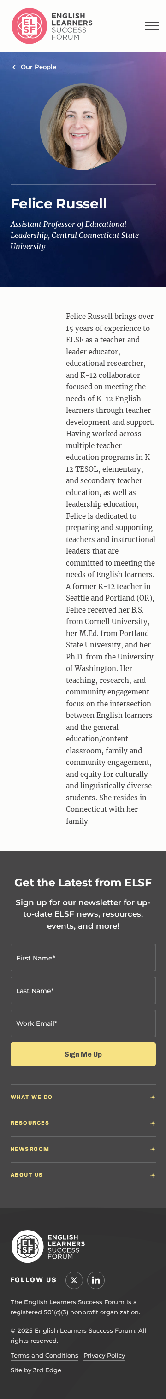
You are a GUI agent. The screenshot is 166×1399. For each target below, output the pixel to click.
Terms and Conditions (44, 1355)
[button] (152, 26)
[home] (52, 26)
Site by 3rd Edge (36, 1370)
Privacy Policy (104, 1355)
